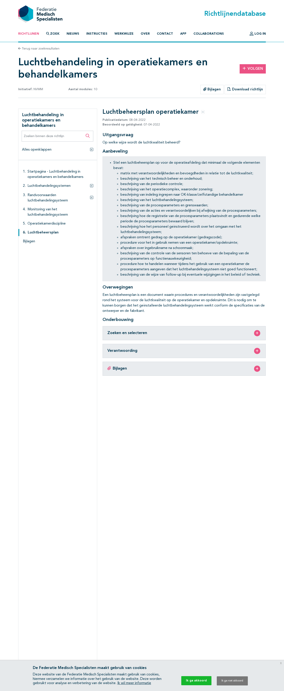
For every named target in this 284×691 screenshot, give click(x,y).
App (183, 33)
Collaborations (208, 33)
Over (145, 33)
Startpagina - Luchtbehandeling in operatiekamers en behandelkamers (55, 174)
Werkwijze (124, 33)
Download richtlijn (247, 89)
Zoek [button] (54, 33)
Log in (260, 33)
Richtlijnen (28, 33)
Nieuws (73, 33)
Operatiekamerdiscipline (47, 223)
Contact (165, 33)
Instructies (96, 33)
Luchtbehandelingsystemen (49, 186)
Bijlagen (213, 89)
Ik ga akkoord (196, 680)
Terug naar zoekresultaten (40, 48)
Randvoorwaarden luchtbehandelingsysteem (48, 197)
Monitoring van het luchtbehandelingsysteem (48, 212)
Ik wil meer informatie (134, 683)
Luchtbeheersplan (43, 232)
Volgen (255, 69)
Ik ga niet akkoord (232, 680)
